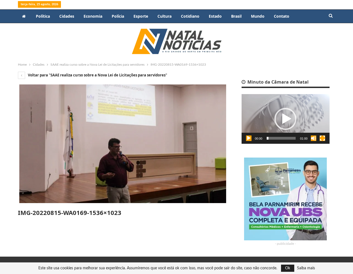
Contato (281, 16)
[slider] (281, 138)
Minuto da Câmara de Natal (277, 82)
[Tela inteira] (322, 138)
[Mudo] (313, 138)
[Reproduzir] (249, 138)
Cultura (164, 16)
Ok (287, 268)
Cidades (66, 16)
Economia (93, 16)
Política (43, 16)
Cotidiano (190, 16)
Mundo (257, 16)
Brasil (236, 16)
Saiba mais (306, 268)
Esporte (140, 16)
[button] (285, 119)
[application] (286, 119)
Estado (215, 16)
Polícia (118, 16)
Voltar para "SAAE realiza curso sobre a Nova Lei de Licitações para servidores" (97, 75)
